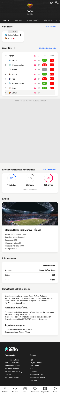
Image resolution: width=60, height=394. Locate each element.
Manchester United (37, 377)
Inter (31, 368)
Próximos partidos (12, 368)
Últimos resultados (12, 365)
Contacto (8, 374)
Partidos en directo (12, 363)
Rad (13, 79)
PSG (31, 360)
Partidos (19, 20)
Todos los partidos (12, 360)
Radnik (14, 60)
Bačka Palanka (18, 83)
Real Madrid (34, 365)
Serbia (52, 280)
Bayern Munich (36, 363)
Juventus (33, 371)
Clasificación (33, 20)
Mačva (14, 74)
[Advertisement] (30, 133)
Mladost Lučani (18, 65)
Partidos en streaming (13, 371)
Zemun (14, 69)
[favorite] (51, 3)
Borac (14, 93)
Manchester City (36, 374)
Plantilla (48, 20)
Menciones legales (12, 377)
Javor (14, 88)
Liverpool (33, 380)
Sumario (6, 20)
